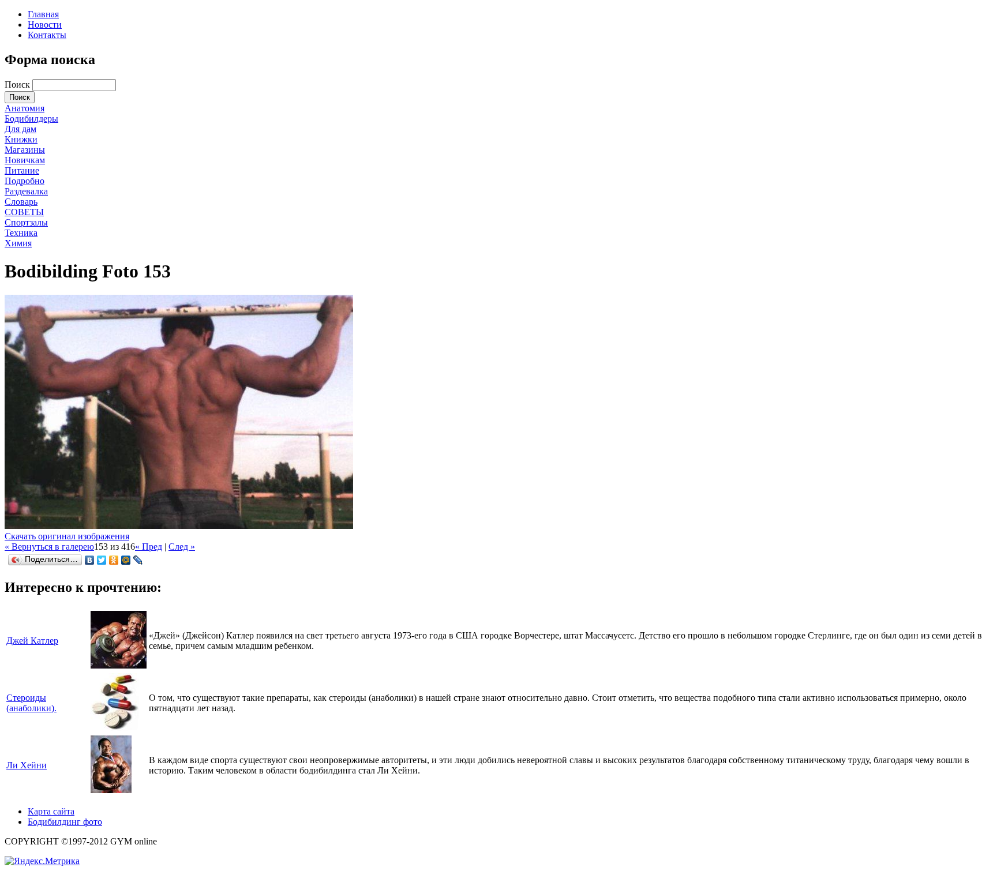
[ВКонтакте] (90, 560)
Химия (18, 243)
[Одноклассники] (114, 560)
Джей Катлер (32, 640)
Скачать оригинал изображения (67, 536)
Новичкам (25, 160)
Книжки (21, 139)
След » (181, 546)
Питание (22, 170)
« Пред (148, 546)
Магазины (25, 150)
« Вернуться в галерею (49, 546)
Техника (21, 233)
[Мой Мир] (126, 560)
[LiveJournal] (138, 560)
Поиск (18, 84)
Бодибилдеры (31, 118)
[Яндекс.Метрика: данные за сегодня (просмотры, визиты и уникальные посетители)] (42, 861)
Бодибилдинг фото (65, 822)
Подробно (24, 181)
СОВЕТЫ (24, 212)
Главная (43, 14)
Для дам (20, 129)
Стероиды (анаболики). (31, 703)
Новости (45, 24)
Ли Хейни (26, 765)
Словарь (21, 202)
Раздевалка (26, 191)
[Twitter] (102, 560)
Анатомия (24, 108)
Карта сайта (51, 811)
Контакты (47, 35)
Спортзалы (26, 222)
